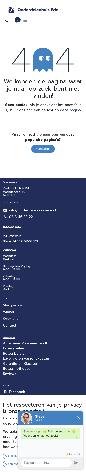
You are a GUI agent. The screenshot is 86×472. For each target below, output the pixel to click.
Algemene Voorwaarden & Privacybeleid (26, 346)
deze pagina (70, 110)
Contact (9, 325)
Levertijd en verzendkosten (26, 358)
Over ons (10, 318)
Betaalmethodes (17, 368)
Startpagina (43, 148)
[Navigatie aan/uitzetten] (25, 21)
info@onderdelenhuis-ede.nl (32, 210)
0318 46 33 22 (21, 216)
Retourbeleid (14, 353)
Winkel (8, 312)
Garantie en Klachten (20, 363)
